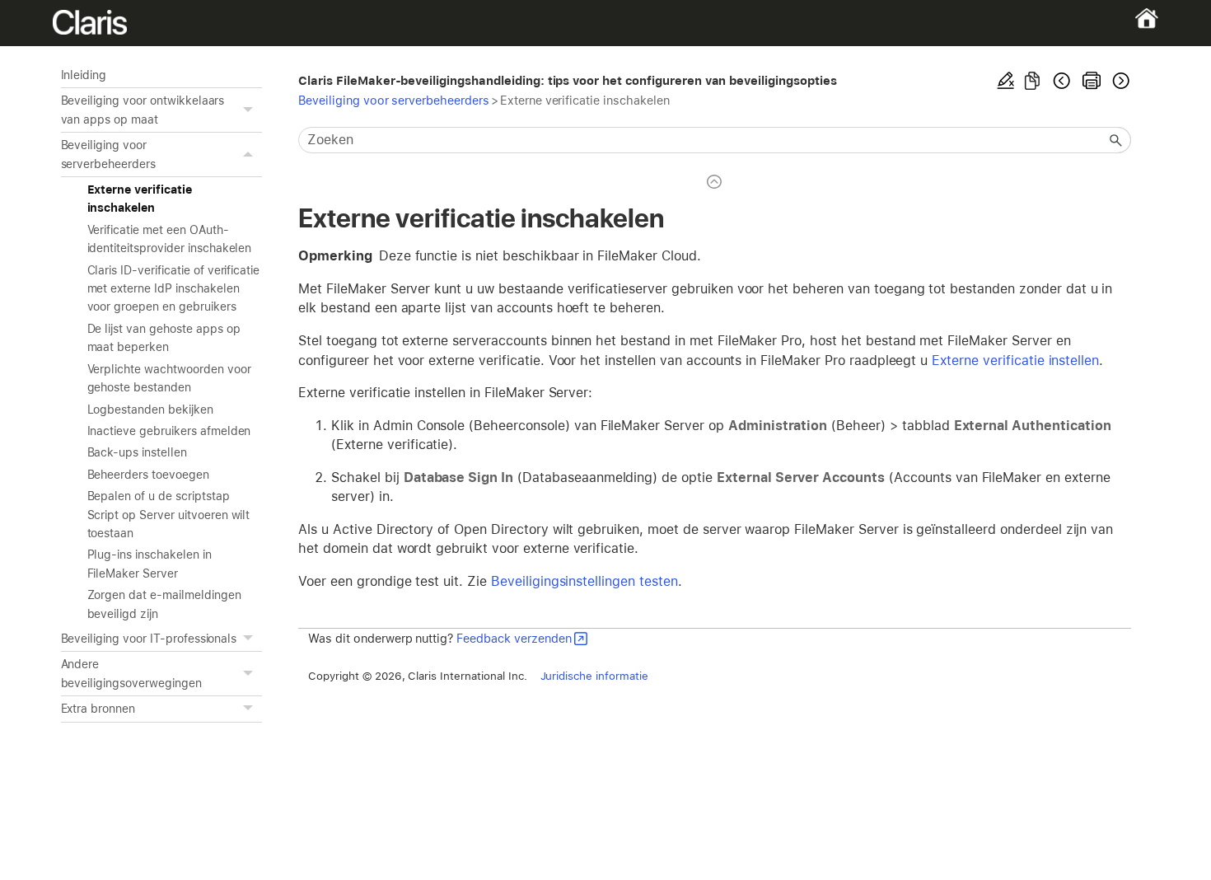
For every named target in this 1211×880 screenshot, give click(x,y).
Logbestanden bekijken (150, 409)
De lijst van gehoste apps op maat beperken (164, 337)
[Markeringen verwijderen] (1006, 81)
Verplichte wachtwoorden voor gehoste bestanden (169, 378)
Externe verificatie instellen (1015, 360)
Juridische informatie (594, 675)
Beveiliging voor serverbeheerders (108, 154)
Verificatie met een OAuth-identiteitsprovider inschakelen (169, 239)
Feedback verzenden (513, 638)
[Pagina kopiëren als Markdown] (1032, 81)
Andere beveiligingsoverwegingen (131, 673)
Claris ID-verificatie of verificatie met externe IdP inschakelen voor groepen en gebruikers (173, 289)
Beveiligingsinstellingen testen (584, 581)
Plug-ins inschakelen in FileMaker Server (149, 563)
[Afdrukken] (1091, 81)
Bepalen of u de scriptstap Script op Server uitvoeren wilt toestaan (168, 514)
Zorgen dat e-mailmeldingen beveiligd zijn (164, 604)
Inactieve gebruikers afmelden (169, 431)
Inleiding (84, 75)
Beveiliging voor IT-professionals (149, 638)
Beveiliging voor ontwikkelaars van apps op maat (143, 109)
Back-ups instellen (137, 452)
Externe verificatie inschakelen (139, 198)
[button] (250, 110)
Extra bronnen (98, 708)
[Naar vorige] (1062, 81)
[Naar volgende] (1119, 81)
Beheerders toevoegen (148, 474)
